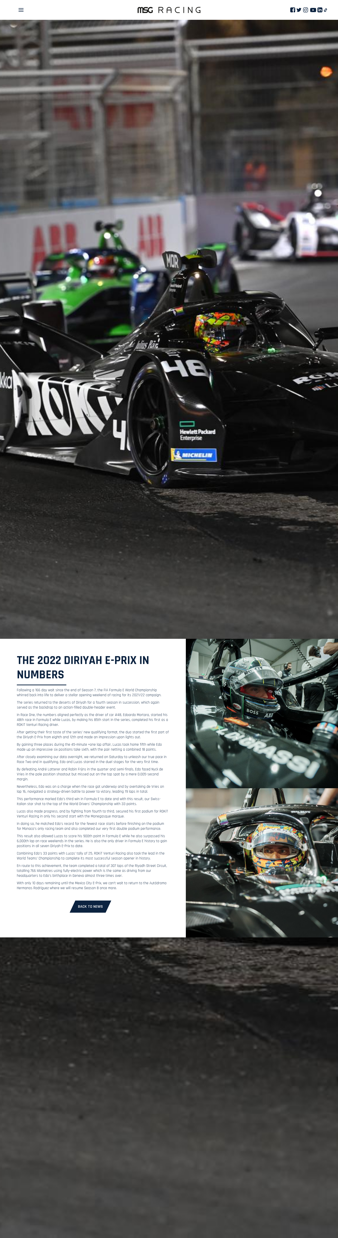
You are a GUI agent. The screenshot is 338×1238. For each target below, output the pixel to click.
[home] (169, 10)
